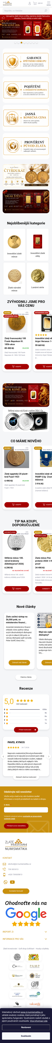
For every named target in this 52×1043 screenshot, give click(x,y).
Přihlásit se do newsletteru (16, 826)
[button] (48, 756)
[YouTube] (12, 881)
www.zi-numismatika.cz (32, 1012)
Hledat (45, 11)
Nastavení (26, 1027)
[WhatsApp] (5, 881)
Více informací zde (38, 1021)
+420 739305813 (15, 874)
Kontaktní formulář (16, 891)
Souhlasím (26, 1036)
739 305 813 (13, 869)
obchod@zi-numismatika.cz (19, 864)
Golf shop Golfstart (26, 949)
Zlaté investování (10, 949)
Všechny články (26, 677)
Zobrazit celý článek (19, 662)
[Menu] (48, 3)
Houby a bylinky (42, 949)
